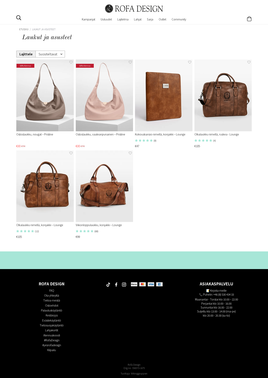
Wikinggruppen (139, 373)
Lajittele (26, 54)
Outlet (162, 19)
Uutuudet (106, 19)
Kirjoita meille (218, 290)
